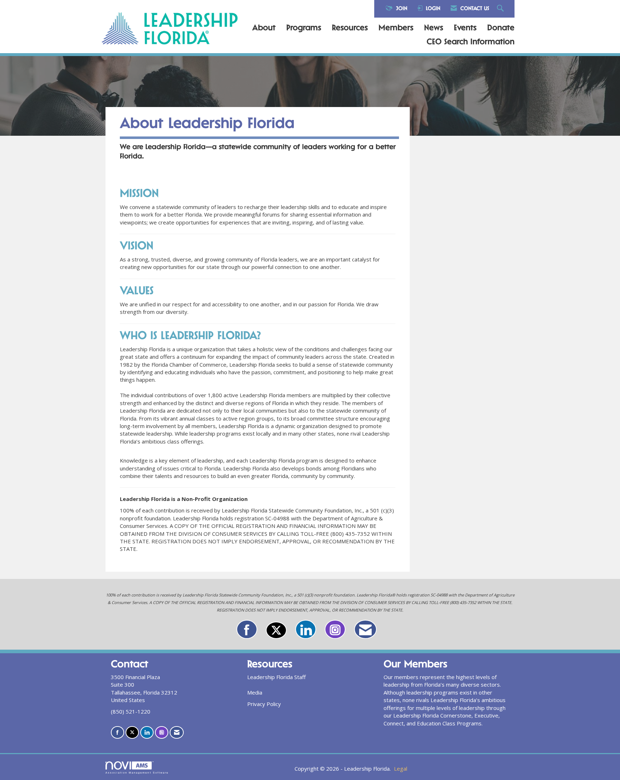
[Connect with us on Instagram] (335, 629)
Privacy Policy (264, 703)
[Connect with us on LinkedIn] (305, 629)
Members (396, 28)
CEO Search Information (471, 42)
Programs (303, 28)
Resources (350, 28)
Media (254, 692)
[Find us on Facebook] (246, 629)
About (264, 28)
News (433, 28)
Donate (501, 28)
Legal (400, 768)
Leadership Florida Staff (276, 677)
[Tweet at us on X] (276, 630)
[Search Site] (501, 9)
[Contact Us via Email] (365, 629)
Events (465, 28)
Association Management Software (137, 772)
